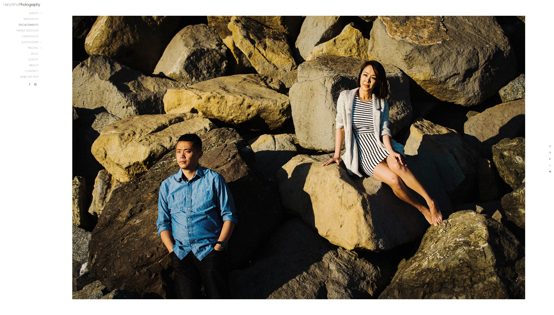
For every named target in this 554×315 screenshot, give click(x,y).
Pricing (33, 48)
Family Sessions (27, 30)
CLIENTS (33, 59)
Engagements (29, 24)
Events (34, 13)
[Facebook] (29, 84)
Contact (32, 71)
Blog (35, 53)
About (34, 65)
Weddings (31, 19)
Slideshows (30, 42)
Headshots (30, 36)
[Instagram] (35, 84)
